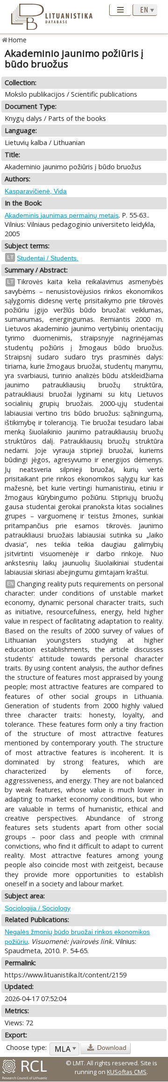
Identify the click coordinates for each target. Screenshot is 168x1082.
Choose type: (26, 1047)
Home (17, 39)
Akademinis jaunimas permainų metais (62, 215)
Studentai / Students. (47, 258)
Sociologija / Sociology (37, 908)
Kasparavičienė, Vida (36, 191)
